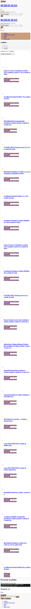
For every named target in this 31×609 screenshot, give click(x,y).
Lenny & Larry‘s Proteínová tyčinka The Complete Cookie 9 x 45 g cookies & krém (17, 72)
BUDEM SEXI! (9, 5)
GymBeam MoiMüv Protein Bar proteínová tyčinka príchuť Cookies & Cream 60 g (16, 518)
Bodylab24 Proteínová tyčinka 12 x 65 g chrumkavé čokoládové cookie (17, 172)
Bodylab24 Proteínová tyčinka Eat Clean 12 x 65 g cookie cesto (15, 544)
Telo (5, 37)
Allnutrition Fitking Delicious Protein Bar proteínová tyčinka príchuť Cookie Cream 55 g (16, 346)
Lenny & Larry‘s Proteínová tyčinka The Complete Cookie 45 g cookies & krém (16, 246)
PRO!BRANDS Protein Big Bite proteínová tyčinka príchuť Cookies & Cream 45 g (16, 122)
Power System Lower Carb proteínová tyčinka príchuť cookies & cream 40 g (16, 320)
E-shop (5, 33)
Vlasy (5, 36)
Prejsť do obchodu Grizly (10, 401)
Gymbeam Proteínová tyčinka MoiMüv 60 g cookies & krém (17, 272)
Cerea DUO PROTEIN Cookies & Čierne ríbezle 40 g (15, 469)
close (2, 592)
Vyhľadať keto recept (9, 34)
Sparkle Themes (13, 586)
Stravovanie (7, 39)
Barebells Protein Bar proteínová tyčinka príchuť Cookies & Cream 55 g (16, 371)
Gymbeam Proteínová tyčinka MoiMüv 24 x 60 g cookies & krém (17, 221)
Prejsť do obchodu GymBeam (11, 78)
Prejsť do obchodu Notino (10, 129)
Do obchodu (7, 573)
